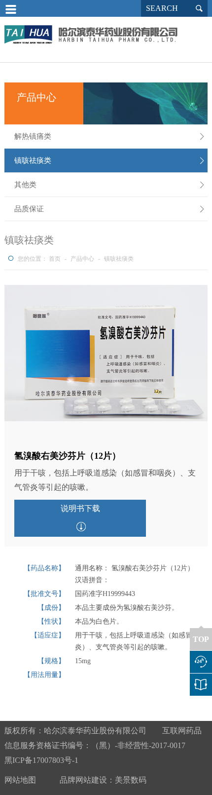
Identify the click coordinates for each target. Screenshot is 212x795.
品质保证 (110, 209)
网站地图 (20, 780)
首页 (55, 258)
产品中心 (82, 258)
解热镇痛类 (110, 136)
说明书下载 (80, 508)
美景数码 (130, 780)
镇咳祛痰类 (110, 160)
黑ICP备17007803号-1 (41, 760)
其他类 (110, 185)
